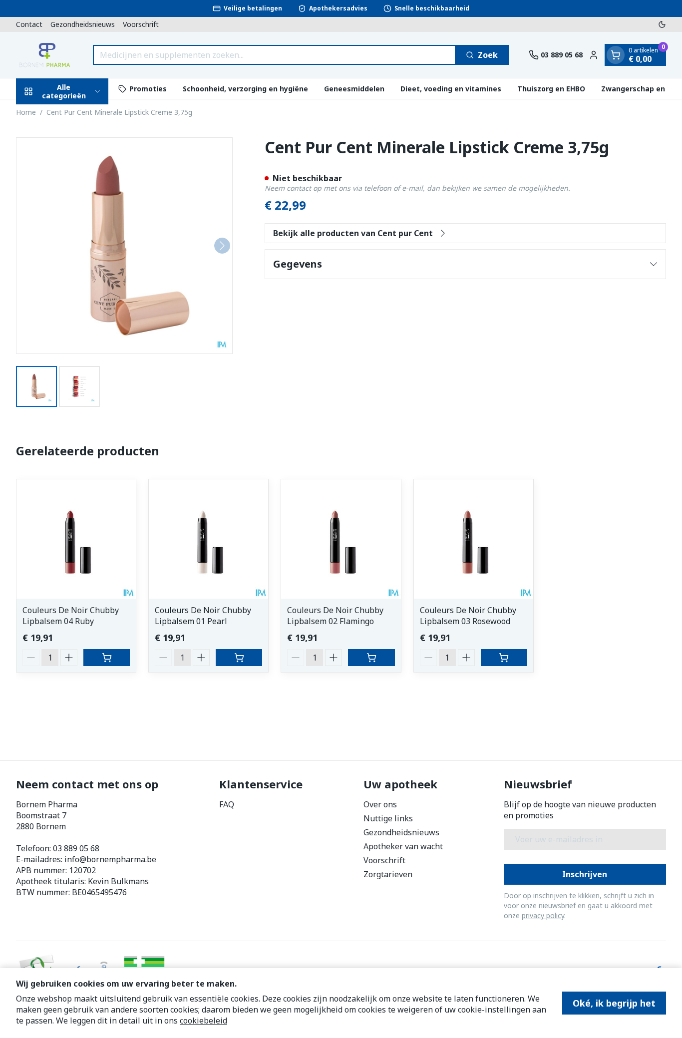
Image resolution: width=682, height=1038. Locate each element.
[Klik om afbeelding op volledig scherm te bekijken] (124, 245)
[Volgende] (222, 246)
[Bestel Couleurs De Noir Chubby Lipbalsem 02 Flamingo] (371, 657)
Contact (29, 24)
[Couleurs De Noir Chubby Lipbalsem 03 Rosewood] (473, 539)
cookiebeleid (203, 1020)
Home (26, 112)
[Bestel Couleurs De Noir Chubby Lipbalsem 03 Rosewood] (504, 657)
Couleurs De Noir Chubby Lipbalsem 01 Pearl (203, 616)
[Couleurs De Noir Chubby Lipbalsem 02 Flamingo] (340, 539)
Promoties (148, 88)
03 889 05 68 (76, 848)
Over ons (380, 804)
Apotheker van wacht (403, 846)
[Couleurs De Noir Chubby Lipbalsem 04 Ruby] (76, 539)
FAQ (226, 804)
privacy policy (543, 915)
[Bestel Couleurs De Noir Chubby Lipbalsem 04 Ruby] (106, 657)
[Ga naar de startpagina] (44, 55)
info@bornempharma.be (110, 859)
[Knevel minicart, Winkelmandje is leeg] (616, 55)
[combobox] (274, 55)
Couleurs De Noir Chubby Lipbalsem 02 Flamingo (335, 616)
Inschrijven (584, 874)
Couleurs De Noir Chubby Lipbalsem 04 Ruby (70, 616)
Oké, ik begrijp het (614, 1003)
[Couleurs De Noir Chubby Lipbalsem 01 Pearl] (208, 539)
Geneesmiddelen (354, 88)
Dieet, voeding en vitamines (450, 88)
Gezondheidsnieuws (82, 24)
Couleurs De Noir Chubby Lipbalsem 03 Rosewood (468, 616)
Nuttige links (388, 818)
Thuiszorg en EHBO (551, 88)
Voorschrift (141, 24)
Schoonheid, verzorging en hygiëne (245, 88)
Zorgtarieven (387, 874)
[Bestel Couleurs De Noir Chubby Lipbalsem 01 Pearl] (239, 657)
